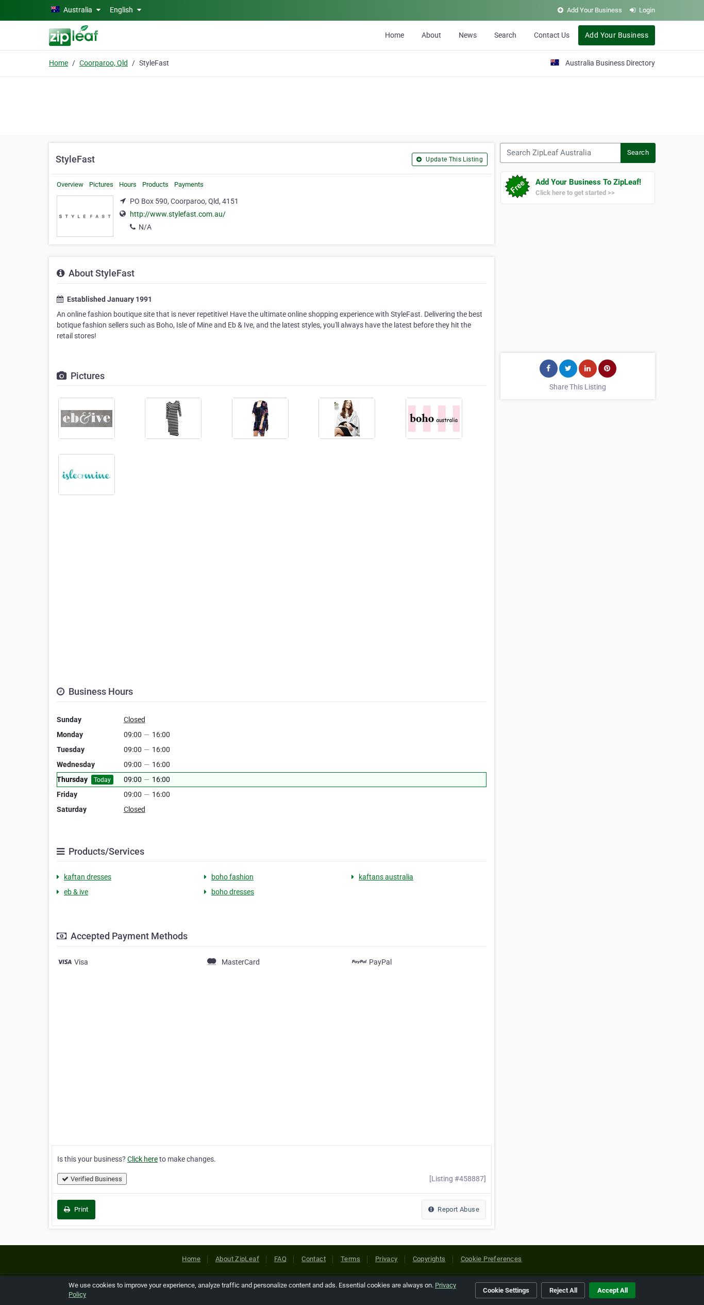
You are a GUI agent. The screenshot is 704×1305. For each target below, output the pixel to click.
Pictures (101, 184)
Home (394, 35)
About (431, 35)
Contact (313, 1259)
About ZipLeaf (237, 1259)
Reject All (563, 1290)
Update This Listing (453, 159)
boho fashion (232, 877)
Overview (70, 184)
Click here (142, 1159)
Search (505, 35)
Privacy (386, 1259)
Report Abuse (457, 1209)
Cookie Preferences (491, 1259)
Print (80, 1209)
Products (155, 184)
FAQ (280, 1259)
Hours (128, 184)
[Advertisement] (352, 104)
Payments (189, 184)
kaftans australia (386, 877)
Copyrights (429, 1259)
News (468, 35)
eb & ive (76, 892)
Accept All (612, 1290)
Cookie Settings (506, 1290)
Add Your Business (616, 35)
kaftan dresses (87, 877)
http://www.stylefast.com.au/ (178, 214)
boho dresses (232, 892)
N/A (145, 227)
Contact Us (551, 35)
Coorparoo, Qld (103, 63)
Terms (350, 1259)
